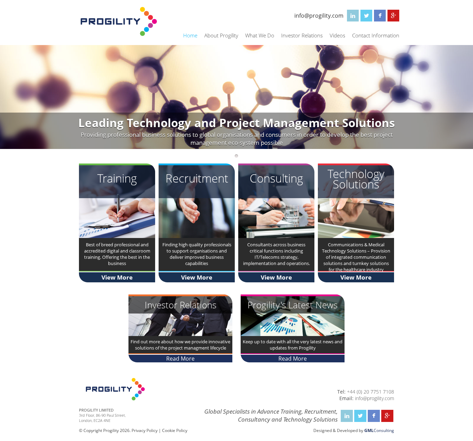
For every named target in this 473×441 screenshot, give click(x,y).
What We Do (259, 35)
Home (190, 35)
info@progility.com (318, 15)
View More (117, 277)
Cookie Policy (174, 430)
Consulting (379, 430)
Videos (337, 35)
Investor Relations (302, 35)
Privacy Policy (145, 430)
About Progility (221, 35)
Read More (180, 358)
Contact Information (375, 35)
